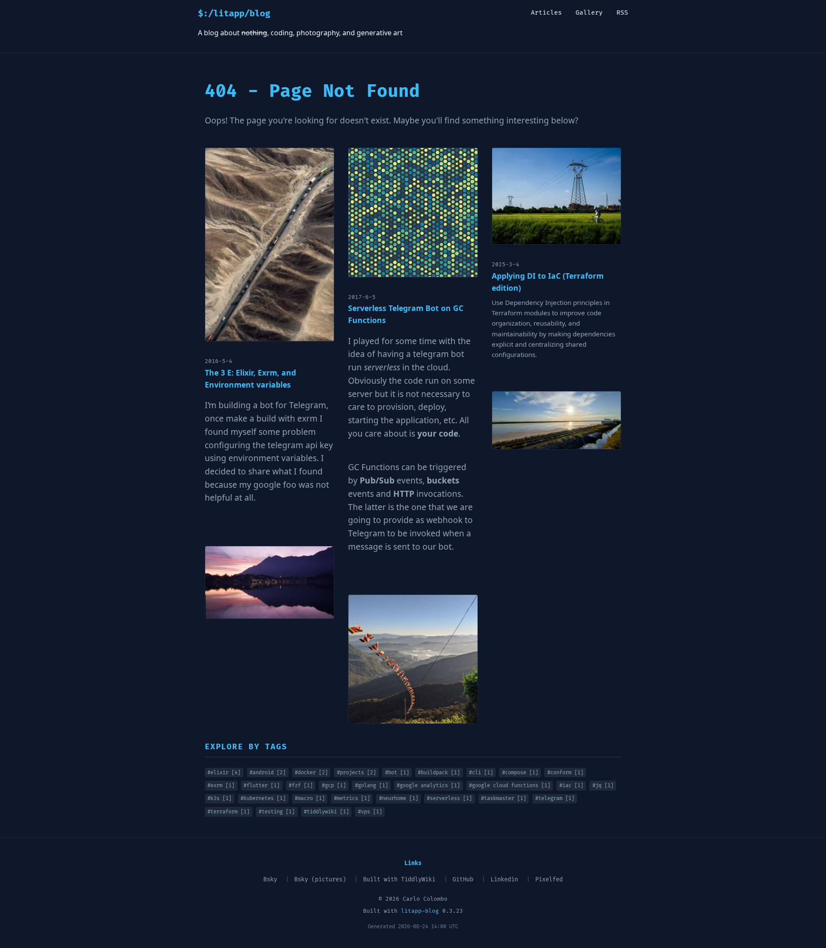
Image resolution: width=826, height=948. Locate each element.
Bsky (270, 879)
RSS (622, 12)
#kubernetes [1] (263, 798)
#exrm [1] (220, 785)
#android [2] (268, 772)
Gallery (589, 12)
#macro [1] (310, 798)
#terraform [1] (228, 812)
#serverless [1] (449, 798)
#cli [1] (481, 772)
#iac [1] (571, 785)
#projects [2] (356, 772)
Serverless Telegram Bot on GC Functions (405, 314)
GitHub (463, 879)
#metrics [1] (352, 798)
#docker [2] (311, 772)
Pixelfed (549, 879)
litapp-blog (420, 911)
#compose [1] (520, 772)
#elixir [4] (223, 772)
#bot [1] (397, 772)
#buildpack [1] (439, 772)
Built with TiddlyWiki (399, 879)
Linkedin (504, 879)
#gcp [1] (334, 785)
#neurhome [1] (398, 798)
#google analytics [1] (428, 785)
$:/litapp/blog (234, 14)
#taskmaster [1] (503, 798)
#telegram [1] (554, 798)
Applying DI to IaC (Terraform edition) (548, 282)
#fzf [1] (301, 785)
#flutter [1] (261, 785)
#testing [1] (277, 812)
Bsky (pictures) (320, 879)
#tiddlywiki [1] (326, 812)
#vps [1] (370, 812)
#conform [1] (565, 772)
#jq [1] (602, 785)
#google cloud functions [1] (509, 785)
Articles (546, 12)
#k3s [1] (219, 798)
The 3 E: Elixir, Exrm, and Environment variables (250, 378)
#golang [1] (371, 785)
